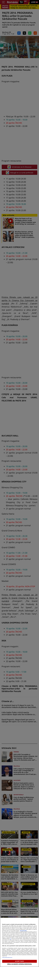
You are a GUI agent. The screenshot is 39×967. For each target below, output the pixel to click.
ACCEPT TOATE (19, 961)
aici (10, 938)
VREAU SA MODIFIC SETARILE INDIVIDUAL (19, 964)
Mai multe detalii (23, 930)
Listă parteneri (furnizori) (7, 957)
